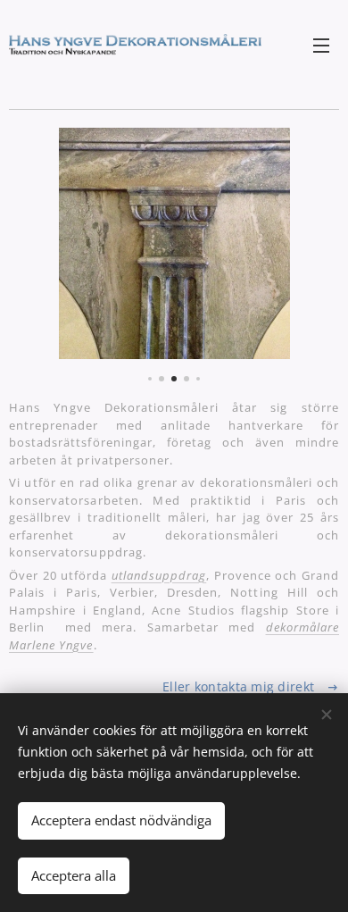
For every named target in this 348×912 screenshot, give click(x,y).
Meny (321, 45)
